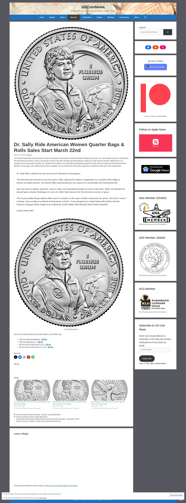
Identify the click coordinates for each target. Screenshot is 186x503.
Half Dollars (86, 17)
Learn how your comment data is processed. (61, 486)
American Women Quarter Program (28, 414)
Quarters (73, 17)
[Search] (167, 32)
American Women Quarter (25, 416)
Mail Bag (110, 17)
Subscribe (147, 358)
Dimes (62, 17)
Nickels (52, 17)
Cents (42, 17)
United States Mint (54, 414)
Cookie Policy (43, 498)
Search (142, 27)
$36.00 (48, 345)
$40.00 (44, 339)
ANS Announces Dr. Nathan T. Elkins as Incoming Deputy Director (38, 421)
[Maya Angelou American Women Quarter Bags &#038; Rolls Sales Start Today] (109, 390)
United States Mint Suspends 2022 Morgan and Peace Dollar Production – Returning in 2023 (47, 419)
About (136, 17)
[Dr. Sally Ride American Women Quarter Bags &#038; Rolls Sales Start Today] (32, 390)
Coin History (124, 17)
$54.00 (50, 347)
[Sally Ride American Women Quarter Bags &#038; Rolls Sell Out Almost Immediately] (71, 390)
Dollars (99, 17)
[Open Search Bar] (145, 17)
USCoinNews (93, 7)
